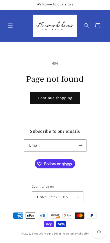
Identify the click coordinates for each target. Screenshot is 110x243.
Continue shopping (55, 97)
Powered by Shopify (75, 233)
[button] (10, 25)
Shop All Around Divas (47, 233)
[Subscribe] (80, 145)
